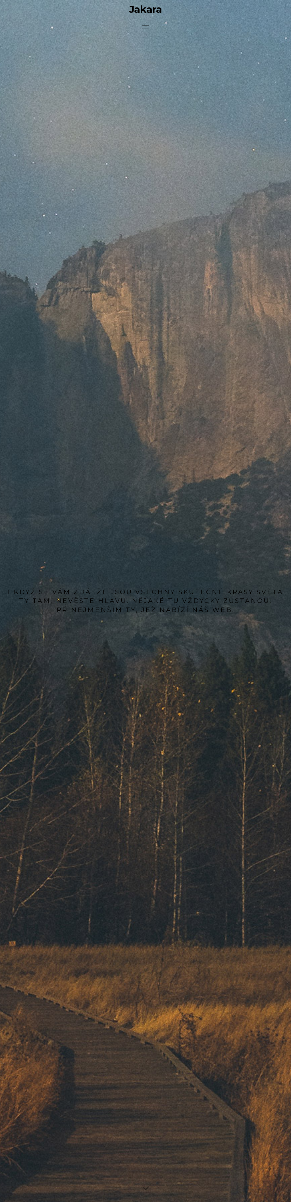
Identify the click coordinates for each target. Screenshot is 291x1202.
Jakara (145, 9)
